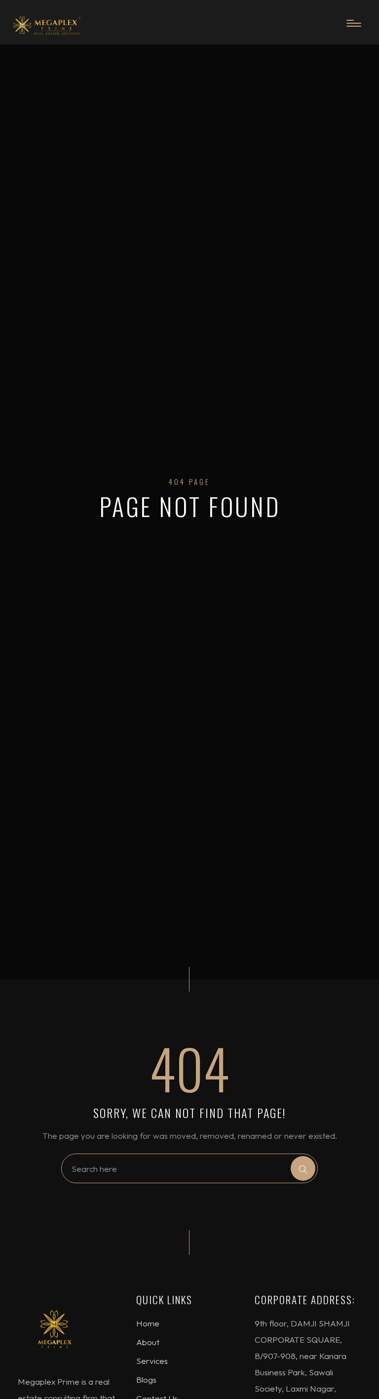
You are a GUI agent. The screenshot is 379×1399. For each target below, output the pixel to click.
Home (147, 1323)
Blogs (146, 1379)
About (147, 1342)
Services (152, 1361)
